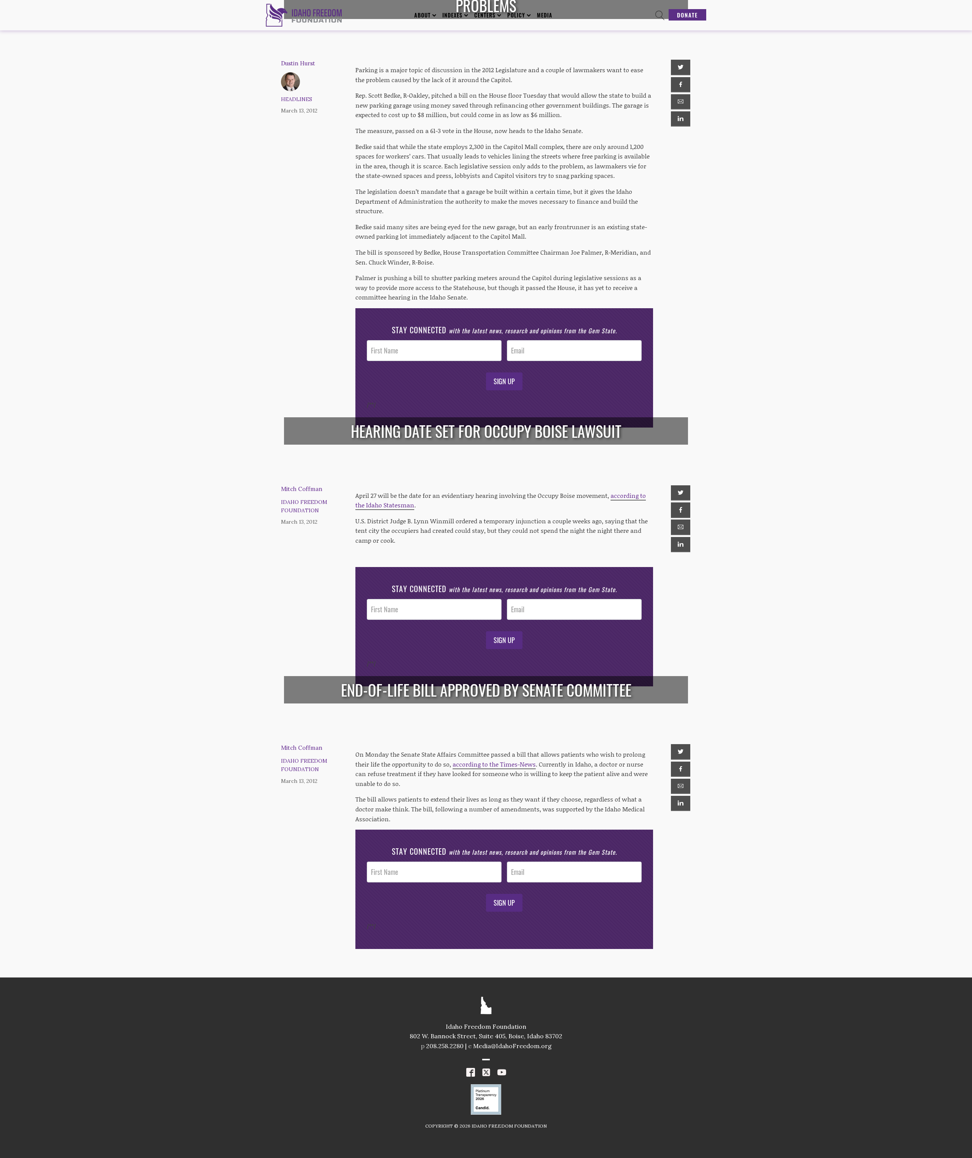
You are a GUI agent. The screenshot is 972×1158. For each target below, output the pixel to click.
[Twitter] (680, 67)
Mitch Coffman (301, 489)
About (422, 15)
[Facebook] (680, 84)
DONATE (687, 15)
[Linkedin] (680, 119)
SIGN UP (504, 381)
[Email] (680, 101)
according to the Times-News (494, 764)
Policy (516, 15)
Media (544, 15)
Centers (484, 15)
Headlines (296, 99)
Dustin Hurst (298, 63)
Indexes (452, 15)
